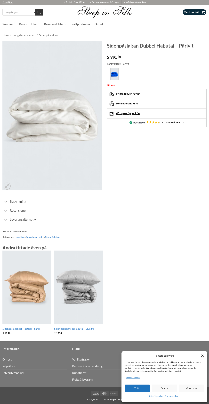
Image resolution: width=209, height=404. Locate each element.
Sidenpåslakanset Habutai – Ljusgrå (74, 328)
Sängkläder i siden (24, 35)
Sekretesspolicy (171, 396)
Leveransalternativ (23, 219)
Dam (22, 24)
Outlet (99, 24)
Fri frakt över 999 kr (128, 93)
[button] (202, 355)
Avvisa (164, 388)
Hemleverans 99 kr (127, 103)
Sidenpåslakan (48, 35)
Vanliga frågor (81, 359)
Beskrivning (18, 201)
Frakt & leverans (82, 379)
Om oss (7, 359)
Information (191, 388)
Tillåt (137, 388)
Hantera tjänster (133, 377)
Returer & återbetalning (87, 366)
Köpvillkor (9, 366)
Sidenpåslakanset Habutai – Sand (21, 328)
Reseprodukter (54, 24)
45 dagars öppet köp (128, 113)
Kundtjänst (79, 373)
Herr (34, 24)
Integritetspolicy (156, 396)
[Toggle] (5, 202)
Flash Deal (20, 237)
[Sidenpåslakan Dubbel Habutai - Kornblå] (114, 74)
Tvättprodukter (80, 24)
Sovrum (7, 24)
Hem (5, 35)
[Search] (39, 12)
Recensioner (18, 210)
